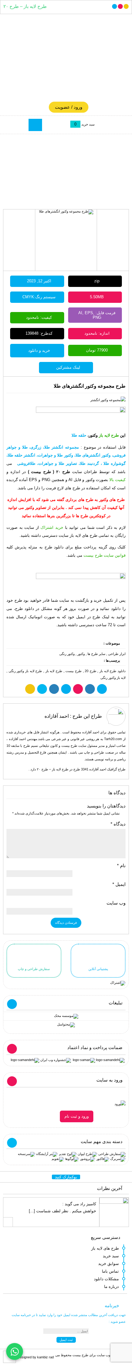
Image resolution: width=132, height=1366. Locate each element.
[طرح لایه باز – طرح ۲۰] (66, 59)
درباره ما (111, 1286)
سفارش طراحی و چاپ (34, 969)
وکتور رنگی (67, 654)
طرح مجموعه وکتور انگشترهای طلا (90, 386)
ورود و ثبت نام (76, 1116)
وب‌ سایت (116, 903)
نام (121, 865)
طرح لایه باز (53, 671)
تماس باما (110, 1271)
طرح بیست (73, 671)
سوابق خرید (108, 1263)
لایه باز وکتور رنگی (113, 677)
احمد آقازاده (57, 716)
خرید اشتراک (52, 527)
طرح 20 (90, 671)
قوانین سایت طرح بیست (104, 555)
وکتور (81, 654)
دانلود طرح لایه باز (112, 671)
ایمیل (119, 884)
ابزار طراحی (117, 654)
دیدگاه (118, 824)
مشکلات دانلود (106, 1279)
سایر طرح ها (96, 654)
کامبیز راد (88, 1204)
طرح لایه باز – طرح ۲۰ (25, 6)
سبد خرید (111, 1256)
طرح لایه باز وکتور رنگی (25, 671)
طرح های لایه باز (105, 1248)
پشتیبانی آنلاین (98, 969)
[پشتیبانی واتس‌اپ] (14, 1351)
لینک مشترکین (68, 367)
